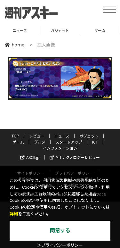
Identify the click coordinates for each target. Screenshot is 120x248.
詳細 (14, 213)
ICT (95, 142)
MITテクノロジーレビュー (78, 157)
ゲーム (88, 30)
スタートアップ (68, 142)
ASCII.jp (33, 157)
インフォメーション (60, 148)
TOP (15, 135)
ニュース (61, 135)
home (18, 44)
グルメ (39, 142)
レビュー (36, 135)
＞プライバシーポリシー (60, 245)
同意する (60, 230)
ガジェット (48, 30)
